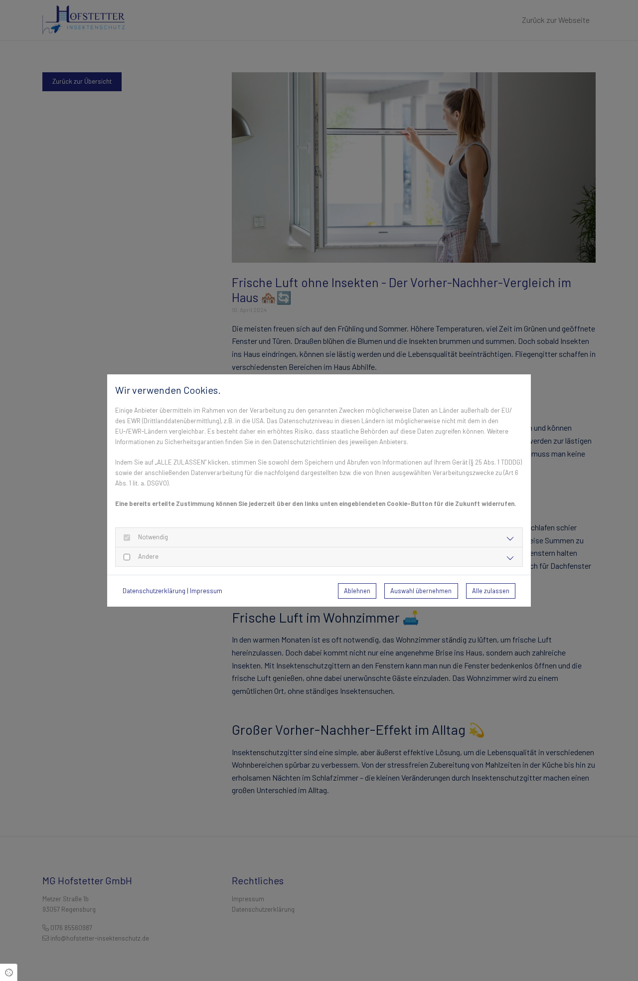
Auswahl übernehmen (421, 591)
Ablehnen (357, 591)
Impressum (206, 591)
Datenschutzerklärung (154, 591)
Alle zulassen (490, 591)
